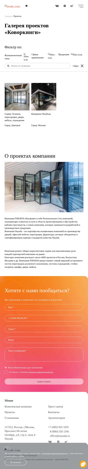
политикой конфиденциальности (55, 453)
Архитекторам (56, 417)
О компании (12, 417)
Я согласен (15, 462)
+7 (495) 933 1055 (58, 427)
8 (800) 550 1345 (59, 431)
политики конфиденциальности (40, 372)
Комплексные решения (18, 406)
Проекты (10, 412)
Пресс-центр (55, 406)
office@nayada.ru (60, 435)
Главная (8, 16)
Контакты (53, 412)
